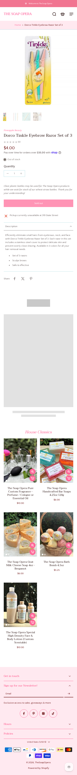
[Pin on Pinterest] (31, 279)
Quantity (9, 166)
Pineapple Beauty (13, 130)
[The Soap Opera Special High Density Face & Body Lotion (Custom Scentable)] (20, 605)
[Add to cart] (33, 478)
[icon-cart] (62, 14)
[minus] (7, 173)
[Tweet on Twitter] (23, 279)
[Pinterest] (34, 713)
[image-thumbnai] (4, 116)
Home (18, 25)
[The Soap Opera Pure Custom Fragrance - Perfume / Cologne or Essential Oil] (20, 460)
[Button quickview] (33, 472)
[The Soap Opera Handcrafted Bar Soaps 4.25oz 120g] (56, 460)
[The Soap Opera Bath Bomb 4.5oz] (56, 534)
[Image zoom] (38, 70)
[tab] (6, 480)
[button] (38, 203)
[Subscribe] (68, 693)
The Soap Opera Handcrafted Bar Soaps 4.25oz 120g (57, 491)
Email (8, 693)
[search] (54, 14)
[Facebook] (24, 713)
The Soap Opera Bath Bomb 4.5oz (57, 564)
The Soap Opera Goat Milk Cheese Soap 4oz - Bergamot (20, 565)
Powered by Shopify (38, 768)
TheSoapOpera (42, 762)
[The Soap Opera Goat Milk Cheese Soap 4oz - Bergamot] (20, 534)
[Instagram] (43, 713)
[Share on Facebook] (14, 279)
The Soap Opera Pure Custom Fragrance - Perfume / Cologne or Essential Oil (20, 493)
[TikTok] (53, 713)
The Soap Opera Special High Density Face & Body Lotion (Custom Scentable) (20, 637)
